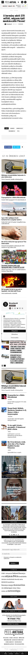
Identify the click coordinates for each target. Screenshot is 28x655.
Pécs (18, 131)
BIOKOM (4, 582)
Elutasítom (14, 334)
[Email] (10, 308)
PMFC (3, 573)
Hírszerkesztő (13, 303)
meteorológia (14, 591)
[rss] (22, 308)
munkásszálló (20, 128)
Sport (9, 450)
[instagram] (15, 308)
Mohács (3, 579)
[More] (22, 147)
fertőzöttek (10, 579)
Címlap (11, 10)
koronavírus (19, 585)
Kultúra (4, 172)
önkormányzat (12, 131)
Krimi (3, 239)
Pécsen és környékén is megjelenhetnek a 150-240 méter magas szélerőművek (18, 342)
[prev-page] (2, 366)
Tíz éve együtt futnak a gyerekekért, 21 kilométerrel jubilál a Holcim (16, 427)
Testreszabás (14, 337)
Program (10, 416)
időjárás (9, 576)
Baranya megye (7, 585)
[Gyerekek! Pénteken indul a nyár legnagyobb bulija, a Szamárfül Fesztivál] (14, 257)
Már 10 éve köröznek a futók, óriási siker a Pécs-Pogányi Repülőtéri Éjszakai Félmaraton (17, 445)
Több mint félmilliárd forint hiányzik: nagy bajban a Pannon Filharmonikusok (17, 349)
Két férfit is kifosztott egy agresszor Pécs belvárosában (13, 242)
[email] (20, 308)
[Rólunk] (14, 513)
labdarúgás (8, 588)
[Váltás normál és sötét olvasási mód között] (18, 2)
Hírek (3, 263)
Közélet (5, 6)
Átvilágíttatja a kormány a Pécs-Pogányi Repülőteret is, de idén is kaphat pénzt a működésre (17, 359)
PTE (2, 576)
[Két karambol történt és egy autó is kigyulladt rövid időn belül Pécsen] (14, 280)
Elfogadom (14, 331)
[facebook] (12, 308)
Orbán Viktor (16, 588)
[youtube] (17, 308)
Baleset (3, 286)
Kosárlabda (22, 576)
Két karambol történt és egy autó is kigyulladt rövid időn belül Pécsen (11, 290)
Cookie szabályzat (20, 327)
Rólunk (14, 522)
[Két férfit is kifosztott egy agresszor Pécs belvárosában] (14, 233)
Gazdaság (16, 10)
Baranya (4, 343)
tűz (2, 588)
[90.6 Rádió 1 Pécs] (14, 609)
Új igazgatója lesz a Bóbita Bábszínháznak (13, 197)
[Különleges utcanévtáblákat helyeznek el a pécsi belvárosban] (14, 166)
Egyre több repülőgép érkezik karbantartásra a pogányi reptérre (11, 219)
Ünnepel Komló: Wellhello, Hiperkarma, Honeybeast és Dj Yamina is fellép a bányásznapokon (17, 411)
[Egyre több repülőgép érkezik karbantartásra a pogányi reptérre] (14, 209)
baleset (15, 573)
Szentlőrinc (10, 582)
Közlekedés (4, 215)
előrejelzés (9, 573)
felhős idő (4, 591)
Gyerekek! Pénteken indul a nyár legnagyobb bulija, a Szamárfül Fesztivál (12, 266)
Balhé (10, 6)
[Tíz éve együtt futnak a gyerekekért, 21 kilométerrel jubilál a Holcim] (3, 426)
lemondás (12, 128)
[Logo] (10, 2)
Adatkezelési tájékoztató (9, 327)
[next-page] (5, 366)
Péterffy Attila (18, 579)
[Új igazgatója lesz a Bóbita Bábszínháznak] (14, 189)
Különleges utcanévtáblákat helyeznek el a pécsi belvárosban (13, 176)
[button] (4, 316)
